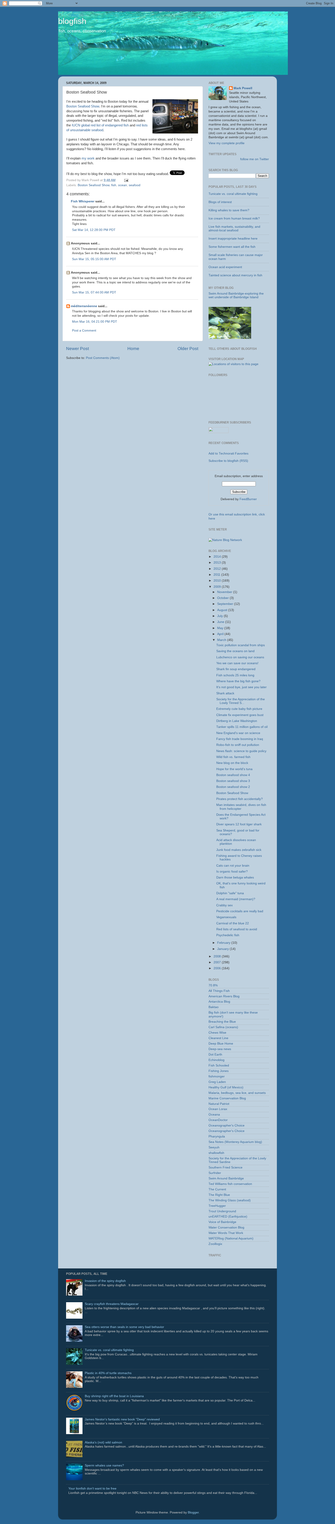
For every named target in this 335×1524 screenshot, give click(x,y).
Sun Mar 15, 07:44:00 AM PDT (94, 292)
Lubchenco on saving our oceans (240, 657)
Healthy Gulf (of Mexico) (226, 1087)
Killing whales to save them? (229, 210)
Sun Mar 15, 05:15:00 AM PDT (94, 259)
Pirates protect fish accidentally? (239, 799)
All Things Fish (219, 991)
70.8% (213, 985)
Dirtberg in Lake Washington (236, 721)
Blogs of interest (220, 202)
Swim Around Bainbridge (226, 1178)
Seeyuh (214, 1147)
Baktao (214, 1007)
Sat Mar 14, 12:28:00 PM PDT (94, 230)
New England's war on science (238, 733)
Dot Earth (215, 1054)
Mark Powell (243, 88)
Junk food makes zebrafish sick (238, 850)
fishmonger (217, 1076)
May (220, 628)
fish (113, 185)
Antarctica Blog (219, 1001)
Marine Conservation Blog (227, 1098)
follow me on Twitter (254, 159)
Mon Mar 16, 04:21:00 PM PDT (94, 321)
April (220, 634)
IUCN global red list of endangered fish (100, 125)
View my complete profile (227, 143)
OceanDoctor (218, 1120)
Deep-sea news (220, 1049)
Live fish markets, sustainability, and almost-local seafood (234, 228)
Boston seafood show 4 (233, 775)
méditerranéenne (84, 306)
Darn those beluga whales (235, 877)
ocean (122, 185)
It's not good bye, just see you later (241, 687)
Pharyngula (217, 1136)
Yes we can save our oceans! (237, 663)
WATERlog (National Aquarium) (231, 1238)
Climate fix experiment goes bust (239, 715)
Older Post (188, 348)
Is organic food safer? (232, 871)
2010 (218, 580)
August (222, 610)
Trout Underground (222, 1211)
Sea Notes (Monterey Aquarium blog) (235, 1142)
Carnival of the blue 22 (232, 923)
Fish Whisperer (82, 201)
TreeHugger (217, 1206)
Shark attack (225, 693)
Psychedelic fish (227, 935)
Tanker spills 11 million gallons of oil (242, 727)
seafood (134, 185)
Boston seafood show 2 (233, 787)
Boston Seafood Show (82, 106)
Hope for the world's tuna (234, 769)
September (225, 604)
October (223, 598)
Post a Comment (84, 330)
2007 (218, 962)
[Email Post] (125, 180)
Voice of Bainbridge (222, 1222)
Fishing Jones (219, 1071)
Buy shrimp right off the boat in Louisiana (114, 1396)
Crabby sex (224, 905)
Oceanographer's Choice (227, 1125)
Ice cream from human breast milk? (234, 218)
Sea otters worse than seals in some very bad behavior (124, 1327)
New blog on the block (232, 763)
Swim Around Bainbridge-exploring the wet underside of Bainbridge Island (236, 295)
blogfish (72, 21)
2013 (218, 562)
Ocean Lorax (218, 1109)
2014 (218, 556)
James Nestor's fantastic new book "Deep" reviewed (122, 1419)
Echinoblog (216, 1060)
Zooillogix (215, 1244)
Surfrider (215, 1173)
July (220, 616)
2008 (218, 956)
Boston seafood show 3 (233, 781)
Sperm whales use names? (104, 1465)
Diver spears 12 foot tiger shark (239, 824)
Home (133, 348)
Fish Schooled (219, 1065)
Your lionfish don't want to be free (92, 1488)
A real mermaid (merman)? (235, 899)
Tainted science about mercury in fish (235, 275)
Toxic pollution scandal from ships (240, 645)
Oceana (214, 1114)
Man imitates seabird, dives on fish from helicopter (241, 806)
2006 (218, 968)
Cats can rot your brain (232, 865)
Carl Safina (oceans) (223, 1027)
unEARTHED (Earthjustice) (228, 1216)
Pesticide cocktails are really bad (239, 911)
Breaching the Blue (222, 1021)
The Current (217, 1189)
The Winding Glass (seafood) (230, 1200)
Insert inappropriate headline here (233, 238)
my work (88, 158)
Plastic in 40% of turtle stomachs (108, 1373)
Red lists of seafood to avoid (236, 929)
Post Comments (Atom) (103, 358)
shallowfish (216, 1153)
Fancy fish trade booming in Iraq (239, 739)
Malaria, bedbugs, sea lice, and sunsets (237, 1093)
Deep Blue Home (221, 1043)
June (221, 622)
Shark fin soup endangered (235, 669)
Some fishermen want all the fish (232, 246)
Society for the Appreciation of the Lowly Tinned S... (240, 701)
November (225, 592)
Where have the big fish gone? (238, 681)
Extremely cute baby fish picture (239, 709)
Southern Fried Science (225, 1167)
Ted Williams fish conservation (230, 1184)
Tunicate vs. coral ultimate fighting (233, 194)
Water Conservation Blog (226, 1227)
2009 (218, 586)
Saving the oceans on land (235, 651)
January (223, 949)
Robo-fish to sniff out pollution (237, 745)
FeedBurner (248, 499)
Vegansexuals (226, 917)
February (224, 942)
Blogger (193, 1512)
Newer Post (77, 348)
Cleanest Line (218, 1038)
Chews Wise (217, 1032)
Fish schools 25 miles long (235, 675)
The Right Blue (219, 1195)
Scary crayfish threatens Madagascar (112, 1304)
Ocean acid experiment (225, 267)
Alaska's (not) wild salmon (103, 1442)
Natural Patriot (219, 1104)
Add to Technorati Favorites (228, 453)
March (222, 640)
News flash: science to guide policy (241, 751)
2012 (218, 568)
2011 (217, 574)
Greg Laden (217, 1082)
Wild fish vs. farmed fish (233, 757)
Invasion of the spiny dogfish (105, 1281)
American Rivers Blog (224, 996)
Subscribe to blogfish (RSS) (228, 461)
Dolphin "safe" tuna (230, 893)
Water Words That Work (226, 1233)
